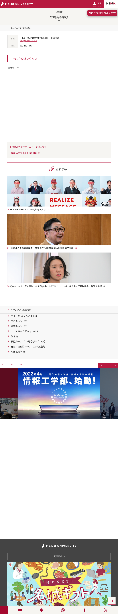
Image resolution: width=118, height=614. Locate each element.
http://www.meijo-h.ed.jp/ (23, 152)
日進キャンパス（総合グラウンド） (28, 341)
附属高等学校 (18, 351)
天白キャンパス (19, 321)
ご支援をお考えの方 (104, 13)
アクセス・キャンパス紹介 (24, 316)
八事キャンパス (19, 326)
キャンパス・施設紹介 (21, 28)
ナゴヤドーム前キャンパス (25, 331)
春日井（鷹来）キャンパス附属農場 (28, 346)
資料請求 (58, 556)
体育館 (14, 336)
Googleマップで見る (28, 40)
